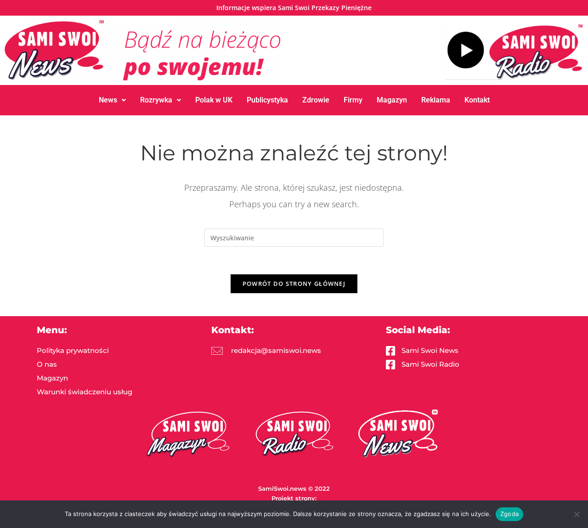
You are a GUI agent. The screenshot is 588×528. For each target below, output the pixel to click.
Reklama (435, 100)
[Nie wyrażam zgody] (576, 514)
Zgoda (509, 513)
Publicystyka (267, 100)
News (108, 100)
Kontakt (477, 100)
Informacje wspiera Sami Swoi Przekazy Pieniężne (294, 7)
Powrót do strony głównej (294, 283)
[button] (112, 100)
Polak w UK (213, 100)
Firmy (353, 100)
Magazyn (392, 100)
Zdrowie (315, 100)
